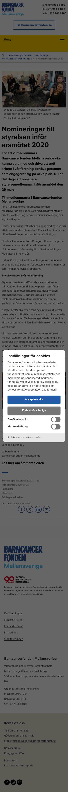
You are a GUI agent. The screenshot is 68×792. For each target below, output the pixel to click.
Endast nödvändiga (34, 410)
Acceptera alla (34, 399)
